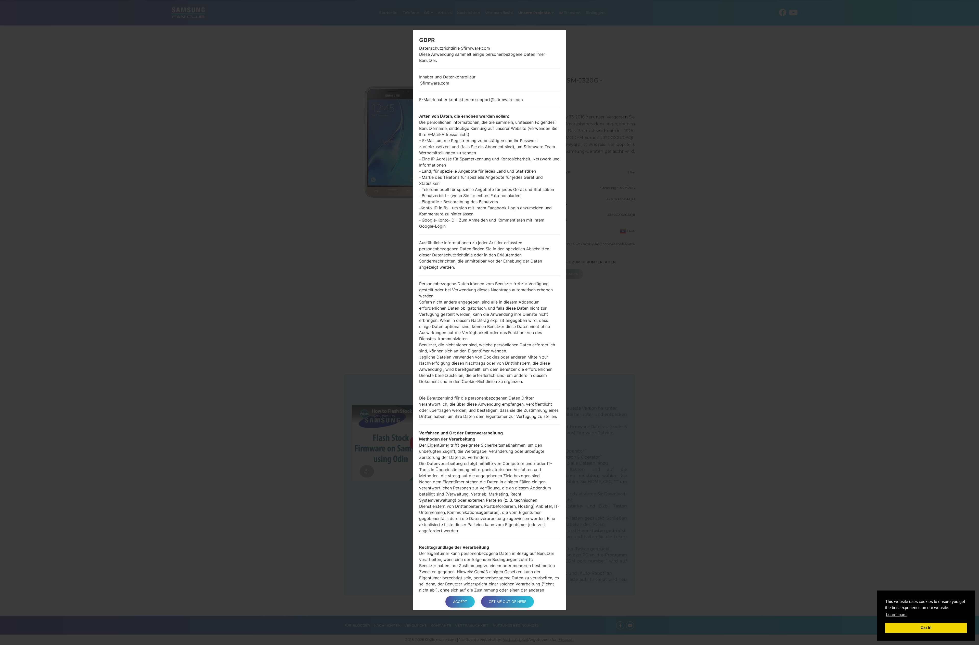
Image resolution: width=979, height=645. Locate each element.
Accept (460, 601)
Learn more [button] (896, 614)
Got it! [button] (926, 628)
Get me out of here (507, 601)
